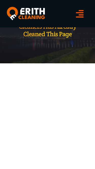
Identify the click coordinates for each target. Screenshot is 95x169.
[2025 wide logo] (26, 9)
